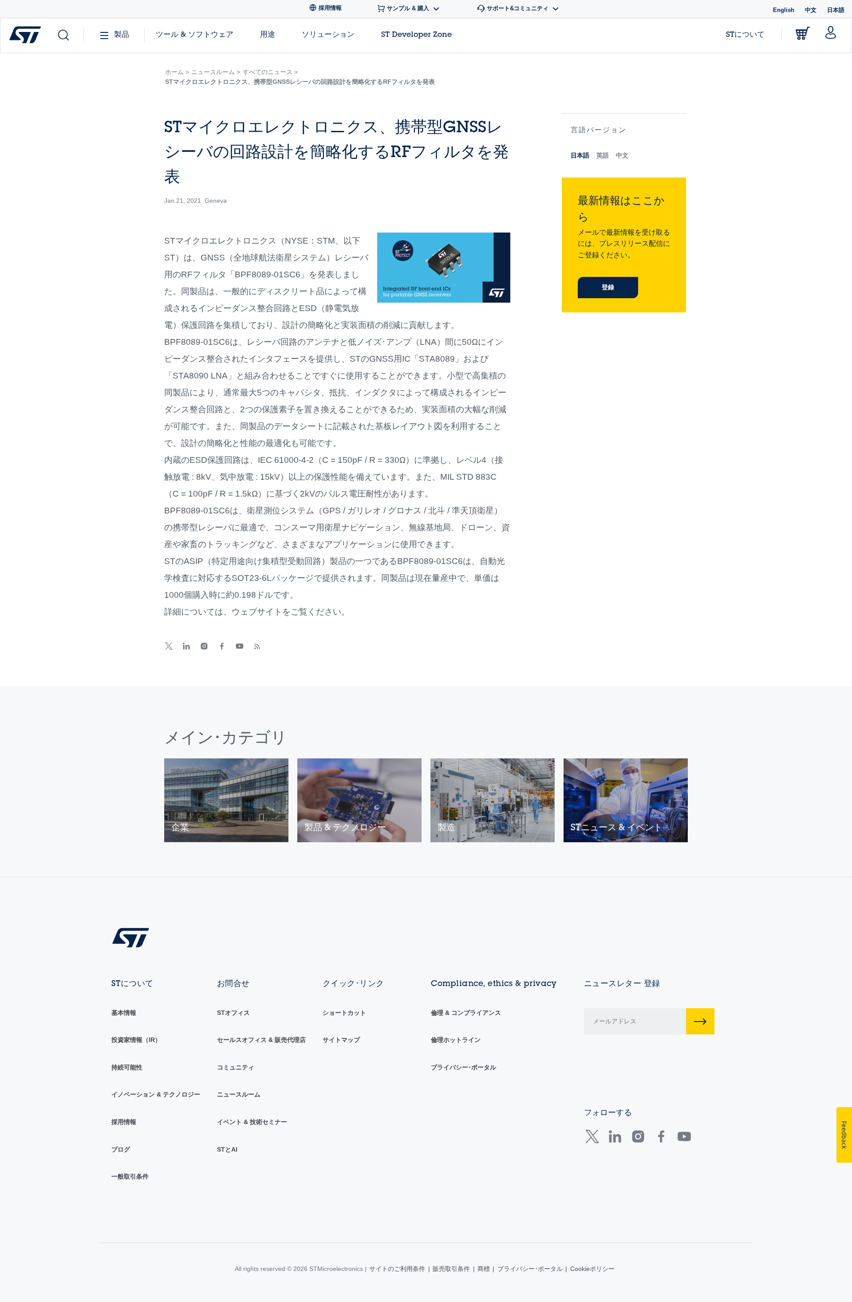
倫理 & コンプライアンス (466, 1012)
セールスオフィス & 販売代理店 (261, 1039)
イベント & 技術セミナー (252, 1121)
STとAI (227, 1149)
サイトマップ (341, 1039)
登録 (608, 287)
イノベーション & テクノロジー (155, 1094)
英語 (602, 155)
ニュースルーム (238, 1094)
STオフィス (233, 1012)
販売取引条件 (451, 1268)
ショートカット (344, 1012)
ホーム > (177, 71)
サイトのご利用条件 (397, 1268)
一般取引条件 (130, 1176)
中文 (810, 10)
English (783, 10)
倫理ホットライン (456, 1039)
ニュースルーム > (215, 71)
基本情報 (123, 1012)
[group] (226, 800)
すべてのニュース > (270, 71)
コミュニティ (235, 1067)
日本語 (580, 155)
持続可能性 (126, 1067)
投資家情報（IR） (136, 1039)
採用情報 (123, 1121)
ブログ (120, 1149)
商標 (483, 1268)
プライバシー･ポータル (463, 1067)
